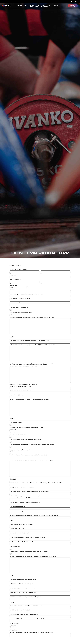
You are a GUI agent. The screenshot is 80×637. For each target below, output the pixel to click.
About (43, 5)
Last (41, 273)
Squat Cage (12, 430)
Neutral (11, 627)
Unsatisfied (12, 629)
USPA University (34, 6)
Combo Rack (13, 429)
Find (38, 5)
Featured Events (22, 5)
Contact (56, 5)
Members (31, 5)
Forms (49, 5)
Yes (11, 309)
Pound (11, 451)
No (11, 310)
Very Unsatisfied (13, 630)
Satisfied (12, 626)
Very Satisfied (13, 625)
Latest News (44, 6)
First (10, 273)
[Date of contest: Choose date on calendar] (28, 287)
